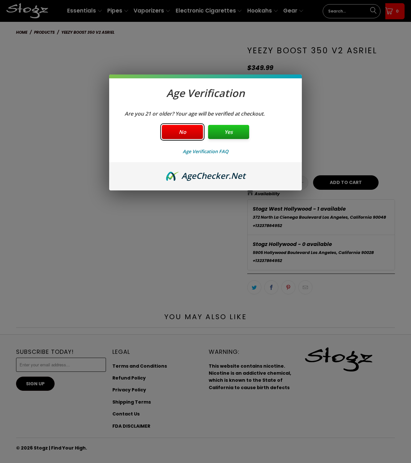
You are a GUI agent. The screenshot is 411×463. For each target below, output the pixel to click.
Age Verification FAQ (205, 151)
